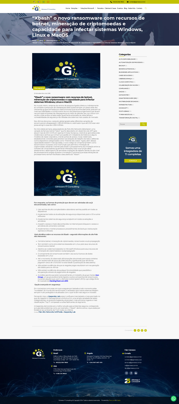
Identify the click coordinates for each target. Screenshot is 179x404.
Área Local (112, 400)
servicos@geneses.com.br (133, 362)
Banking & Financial (127, 69)
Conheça (133, 161)
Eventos (120, 8)
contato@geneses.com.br (133, 357)
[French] (39, 2)
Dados (122, 92)
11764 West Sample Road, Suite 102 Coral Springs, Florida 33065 (64, 370)
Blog (125, 8)
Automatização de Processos (131, 62)
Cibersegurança (51, 40)
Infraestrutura (126, 105)
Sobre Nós (131, 8)
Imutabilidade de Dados (129, 101)
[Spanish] (48, 2)
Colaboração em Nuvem (129, 85)
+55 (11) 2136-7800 (62, 362)
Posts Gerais (125, 111)
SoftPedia (58, 312)
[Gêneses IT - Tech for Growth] (43, 8)
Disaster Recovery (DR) (128, 98)
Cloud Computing (127, 82)
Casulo (118, 400)
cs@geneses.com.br (131, 365)
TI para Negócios (127, 114)
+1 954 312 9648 (61, 373)
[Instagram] (126, 373)
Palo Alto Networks (46, 312)
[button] (173, 398)
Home (68, 8)
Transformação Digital (129, 118)
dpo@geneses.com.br (132, 368)
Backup (123, 65)
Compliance (124, 88)
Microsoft (124, 108)
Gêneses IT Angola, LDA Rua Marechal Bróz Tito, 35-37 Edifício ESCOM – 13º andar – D (99, 358)
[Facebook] (131, 373)
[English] (34, 2)
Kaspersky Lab (54, 296)
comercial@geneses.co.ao (133, 360)
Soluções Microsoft (87, 8)
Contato (139, 8)
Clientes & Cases (110, 8)
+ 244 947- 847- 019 (95, 362)
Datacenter (124, 95)
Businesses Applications (129, 72)
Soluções (74, 8)
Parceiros (100, 8)
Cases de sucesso (126, 75)
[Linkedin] (136, 373)
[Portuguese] (43, 2)
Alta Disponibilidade (128, 59)
